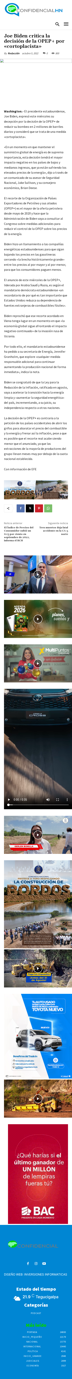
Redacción (13, 53)
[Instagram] (36, 1264)
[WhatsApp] (48, 508)
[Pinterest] (39, 508)
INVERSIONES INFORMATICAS (45, 1274)
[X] (30, 508)
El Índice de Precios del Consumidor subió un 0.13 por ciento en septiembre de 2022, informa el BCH (18, 534)
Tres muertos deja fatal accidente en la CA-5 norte (53, 531)
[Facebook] (21, 508)
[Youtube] (44, 1264)
